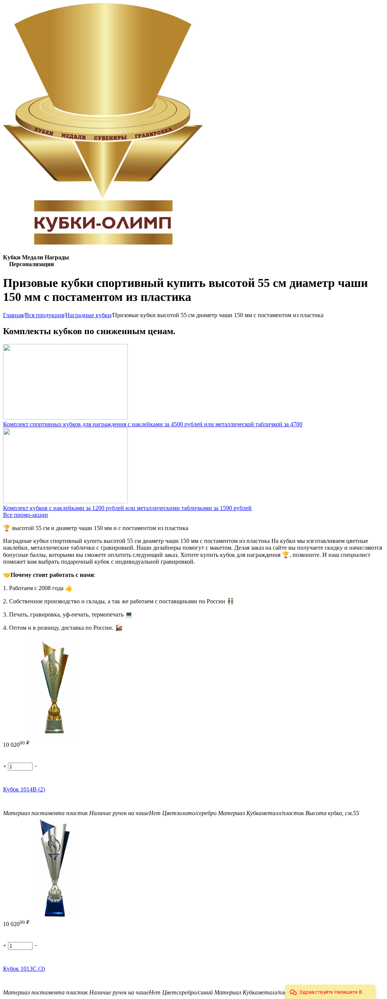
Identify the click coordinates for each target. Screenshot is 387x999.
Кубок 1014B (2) (24, 789)
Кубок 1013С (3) (24, 968)
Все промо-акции (25, 515)
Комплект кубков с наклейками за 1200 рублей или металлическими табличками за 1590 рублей (127, 508)
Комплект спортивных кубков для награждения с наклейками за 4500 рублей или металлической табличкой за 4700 (152, 424)
